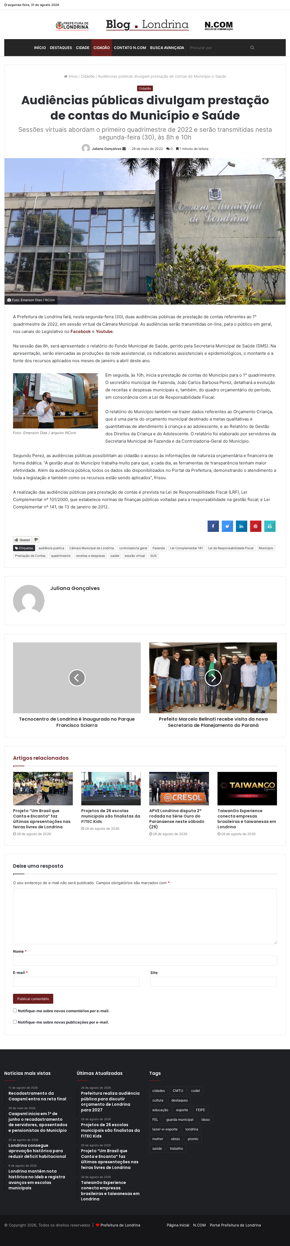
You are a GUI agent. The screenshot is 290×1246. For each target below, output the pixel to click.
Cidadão (101, 47)
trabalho (176, 1148)
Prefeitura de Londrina (120, 1225)
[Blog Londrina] (145, 24)
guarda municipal (179, 1119)
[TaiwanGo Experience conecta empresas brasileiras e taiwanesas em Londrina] (247, 789)
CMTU (178, 1090)
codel (195, 1090)
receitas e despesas (90, 556)
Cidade (82, 47)
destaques (179, 1100)
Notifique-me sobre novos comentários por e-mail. (64, 1011)
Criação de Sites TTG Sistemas (275, 1226)
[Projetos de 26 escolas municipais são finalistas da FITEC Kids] (111, 789)
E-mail (20, 972)
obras (175, 1139)
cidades (158, 1090)
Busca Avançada (167, 47)
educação (160, 1110)
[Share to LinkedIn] (241, 530)
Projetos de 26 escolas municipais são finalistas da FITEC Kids (110, 816)
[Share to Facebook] (213, 530)
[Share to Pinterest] (255, 530)
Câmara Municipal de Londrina (91, 548)
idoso (205, 1119)
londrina (191, 1129)
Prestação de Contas (30, 556)
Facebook (81, 331)
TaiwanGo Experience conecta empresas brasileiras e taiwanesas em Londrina (247, 819)
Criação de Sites (145, 1236)
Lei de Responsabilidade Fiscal (230, 548)
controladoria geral (133, 548)
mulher (157, 1139)
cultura (157, 1100)
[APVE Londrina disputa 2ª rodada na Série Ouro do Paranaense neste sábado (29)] (179, 789)
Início (40, 47)
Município (266, 548)
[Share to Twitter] (227, 530)
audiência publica (51, 548)
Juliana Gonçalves (106, 149)
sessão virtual (135, 556)
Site (154, 972)
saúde (114, 556)
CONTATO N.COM (130, 47)
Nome (20, 951)
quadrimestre (61, 556)
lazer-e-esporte (165, 1129)
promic (193, 1139)
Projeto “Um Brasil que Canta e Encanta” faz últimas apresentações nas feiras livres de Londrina (42, 819)
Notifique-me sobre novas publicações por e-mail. (63, 1022)
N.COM (199, 1225)
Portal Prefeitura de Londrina (235, 1225)
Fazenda (159, 548)
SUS (153, 556)
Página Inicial (178, 1225)
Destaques (61, 47)
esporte (182, 1110)
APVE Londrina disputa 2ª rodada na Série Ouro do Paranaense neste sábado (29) (176, 819)
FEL (155, 1119)
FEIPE (200, 1110)
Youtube (104, 331)
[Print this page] (270, 530)
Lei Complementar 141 (186, 548)
